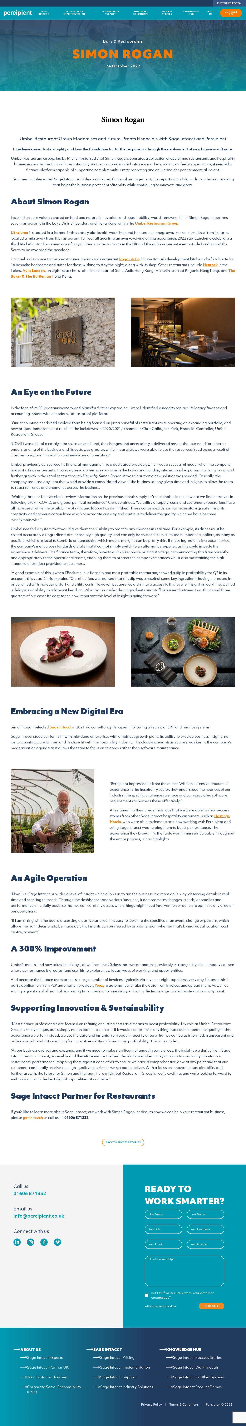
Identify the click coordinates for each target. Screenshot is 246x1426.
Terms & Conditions (184, 1404)
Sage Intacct (43, 12)
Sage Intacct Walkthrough (195, 1367)
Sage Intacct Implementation (74, 12)
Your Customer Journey (47, 1377)
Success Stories (167, 12)
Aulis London (33, 270)
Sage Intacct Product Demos (197, 1387)
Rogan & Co (129, 259)
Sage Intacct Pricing (117, 1357)
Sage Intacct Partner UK (48, 1367)
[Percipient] (18, 13)
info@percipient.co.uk (38, 1215)
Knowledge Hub (191, 12)
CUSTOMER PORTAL (229, 3)
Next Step (212, 1306)
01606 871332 (29, 1193)
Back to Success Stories (123, 1142)
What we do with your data (160, 1306)
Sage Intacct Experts (45, 1357)
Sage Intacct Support (110, 12)
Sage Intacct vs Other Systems (199, 1377)
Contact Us (231, 13)
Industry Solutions (140, 12)
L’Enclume (19, 232)
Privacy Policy (151, 1404)
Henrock (210, 264)
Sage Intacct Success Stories (197, 1357)
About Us (211, 12)
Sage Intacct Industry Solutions (126, 1387)
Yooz (99, 985)
